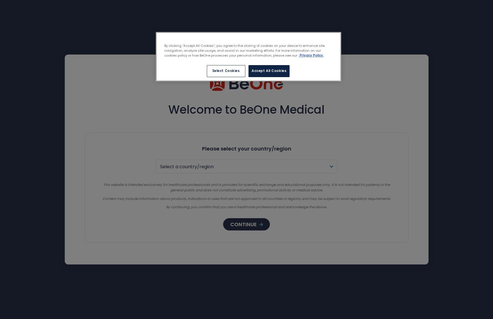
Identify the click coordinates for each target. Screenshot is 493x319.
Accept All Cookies (269, 71)
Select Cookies (226, 71)
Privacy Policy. (311, 55)
